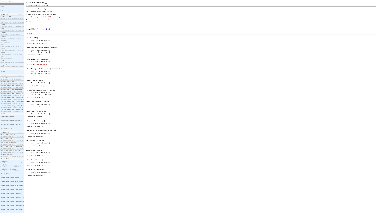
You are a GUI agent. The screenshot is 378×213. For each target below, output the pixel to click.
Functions (29, 33)
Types (27, 26)
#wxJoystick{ (46, 17)
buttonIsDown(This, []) (40, 64)
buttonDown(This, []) (40, 43)
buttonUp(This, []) (39, 85)
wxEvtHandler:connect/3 (35, 11)
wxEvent (28, 21)
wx (46, 3)
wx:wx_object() (45, 29)
